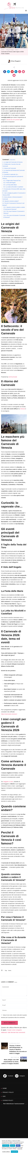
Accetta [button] (12, 1145)
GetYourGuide (13, 377)
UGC (4, 1096)
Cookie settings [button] (6, 1151)
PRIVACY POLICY (8, 1092)
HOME (5, 1088)
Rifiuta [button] (18, 1145)
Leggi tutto (19, 1148)
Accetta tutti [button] (5, 1145)
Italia (13, 19)
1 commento (17, 42)
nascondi (12, 159)
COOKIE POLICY (8, 1100)
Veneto (9, 970)
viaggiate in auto (8, 781)
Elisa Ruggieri (16, 61)
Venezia (22, 409)
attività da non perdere (13, 119)
